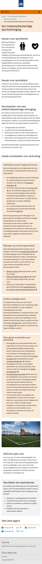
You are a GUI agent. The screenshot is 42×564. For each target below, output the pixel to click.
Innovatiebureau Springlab (16, 374)
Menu (6, 12)
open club (10, 457)
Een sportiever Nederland (17, 16)
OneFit (19, 211)
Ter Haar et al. (16, 323)
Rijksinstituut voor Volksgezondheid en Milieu (21, 546)
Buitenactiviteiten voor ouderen (18, 277)
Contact (4, 557)
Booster (12, 326)
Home (4, 16)
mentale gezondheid (29, 252)
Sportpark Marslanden (15, 361)
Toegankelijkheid (8, 560)
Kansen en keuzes (10, 19)
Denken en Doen (13, 271)
